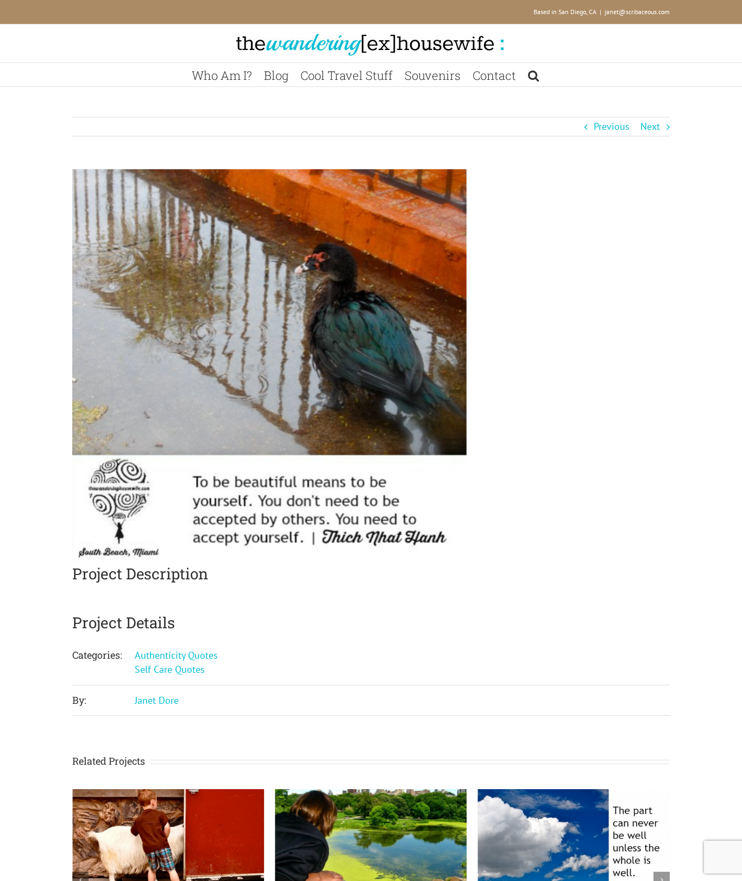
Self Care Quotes (170, 669)
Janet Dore (157, 700)
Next (650, 126)
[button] (533, 74)
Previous (612, 126)
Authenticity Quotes (176, 655)
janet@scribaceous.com (637, 12)
